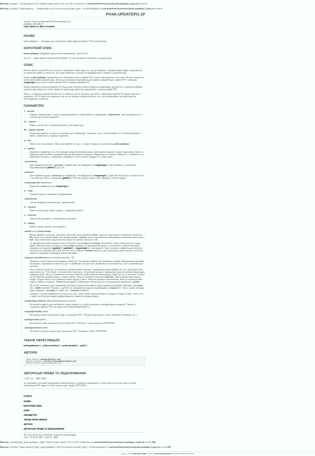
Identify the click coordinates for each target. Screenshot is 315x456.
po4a (82, 345)
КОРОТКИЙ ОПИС (33, 406)
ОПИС (27, 410)
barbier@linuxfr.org (50, 359)
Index (26, 26)
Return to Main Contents (42, 26)
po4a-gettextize (31, 345)
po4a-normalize (50, 345)
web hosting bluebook (163, 454)
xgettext (68, 248)
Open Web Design (139, 454)
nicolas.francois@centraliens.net (60, 361)
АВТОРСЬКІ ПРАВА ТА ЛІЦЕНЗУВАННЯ (44, 429)
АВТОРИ (28, 424)
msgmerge (29, 82)
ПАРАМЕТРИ (30, 415)
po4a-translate (69, 345)
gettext (50, 167)
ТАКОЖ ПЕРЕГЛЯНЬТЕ (35, 419)
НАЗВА (27, 401)
